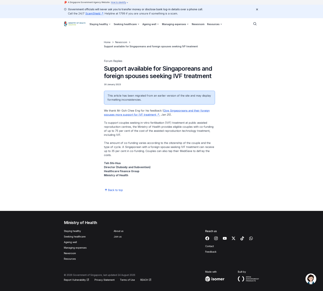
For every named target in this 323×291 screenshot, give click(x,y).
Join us (118, 236)
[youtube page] (225, 238)
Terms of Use (127, 279)
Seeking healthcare (75, 236)
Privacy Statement (105, 279)
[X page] (233, 238)
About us (118, 231)
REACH (144, 279)
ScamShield (92, 13)
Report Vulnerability (75, 279)
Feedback (211, 251)
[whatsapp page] (251, 238)
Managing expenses (75, 247)
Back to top (115, 190)
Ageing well (70, 242)
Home (107, 42)
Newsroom (198, 24)
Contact (209, 246)
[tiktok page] (242, 238)
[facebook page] (207, 238)
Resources (70, 258)
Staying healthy (72, 231)
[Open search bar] (255, 24)
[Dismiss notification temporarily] (257, 9)
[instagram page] (216, 238)
